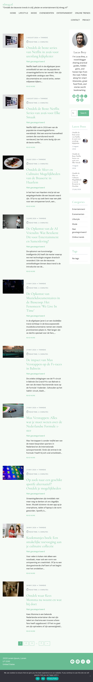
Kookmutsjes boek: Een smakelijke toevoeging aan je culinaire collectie (43, 542)
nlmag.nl (8, 4)
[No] (90, 676)
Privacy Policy (53, 678)
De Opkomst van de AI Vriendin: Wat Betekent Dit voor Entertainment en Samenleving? (42, 235)
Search (83, 113)
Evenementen (78, 214)
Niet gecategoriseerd (35, 61)
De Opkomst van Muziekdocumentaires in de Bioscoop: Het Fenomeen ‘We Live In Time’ (43, 302)
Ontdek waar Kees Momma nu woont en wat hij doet (44, 600)
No (43, 678)
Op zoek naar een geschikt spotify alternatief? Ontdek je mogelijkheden (44, 484)
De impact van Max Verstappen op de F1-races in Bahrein (44, 364)
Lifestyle (76, 219)
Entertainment (78, 209)
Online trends (78, 237)
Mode (74, 224)
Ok (38, 678)
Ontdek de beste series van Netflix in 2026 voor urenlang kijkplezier (42, 52)
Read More (30, 86)
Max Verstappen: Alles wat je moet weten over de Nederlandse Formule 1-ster (44, 424)
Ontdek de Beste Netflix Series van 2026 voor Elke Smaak (43, 113)
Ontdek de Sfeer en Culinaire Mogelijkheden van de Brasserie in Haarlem (43, 176)
